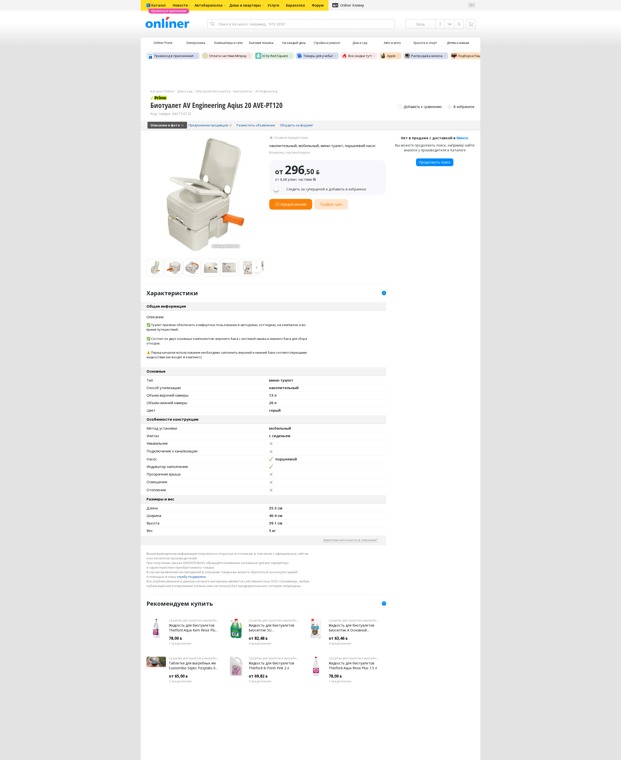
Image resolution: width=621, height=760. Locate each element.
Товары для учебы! (318, 56)
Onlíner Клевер (352, 5)
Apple (391, 56)
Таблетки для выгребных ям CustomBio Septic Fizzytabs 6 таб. (192, 665)
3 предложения (260, 681)
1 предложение (180, 643)
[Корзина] (471, 24)
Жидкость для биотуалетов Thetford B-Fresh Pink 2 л (271, 665)
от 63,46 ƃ (338, 638)
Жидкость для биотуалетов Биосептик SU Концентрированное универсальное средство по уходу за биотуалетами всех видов (272, 628)
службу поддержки (191, 576)
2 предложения (180, 681)
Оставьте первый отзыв (291, 137)
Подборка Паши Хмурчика (478, 56)
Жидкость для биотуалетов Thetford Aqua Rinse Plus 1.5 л (353, 665)
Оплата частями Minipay (228, 56)
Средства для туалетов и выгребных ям (194, 620)
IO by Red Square (275, 56)
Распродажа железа (426, 56)
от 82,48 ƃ (258, 638)
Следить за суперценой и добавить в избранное (326, 189)
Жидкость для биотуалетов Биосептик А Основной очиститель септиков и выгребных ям (351, 628)
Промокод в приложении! (174, 56)
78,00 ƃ (175, 638)
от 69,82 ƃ (258, 676)
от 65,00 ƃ (178, 676)
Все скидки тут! (360, 56)
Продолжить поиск (434, 162)
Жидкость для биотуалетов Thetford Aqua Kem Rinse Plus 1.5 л (193, 628)
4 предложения (260, 643)
